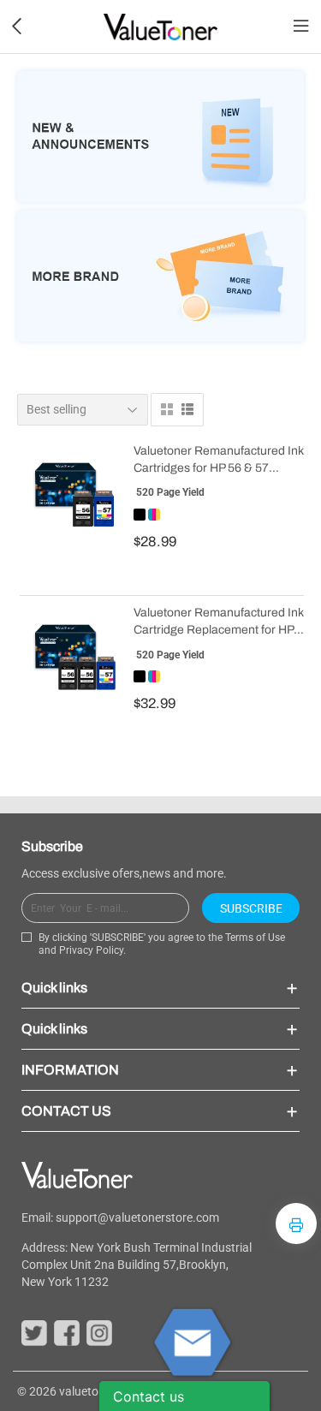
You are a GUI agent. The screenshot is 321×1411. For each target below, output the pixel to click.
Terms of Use (255, 938)
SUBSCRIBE (251, 908)
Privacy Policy (91, 950)
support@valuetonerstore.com (137, 1217)
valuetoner (87, 1391)
